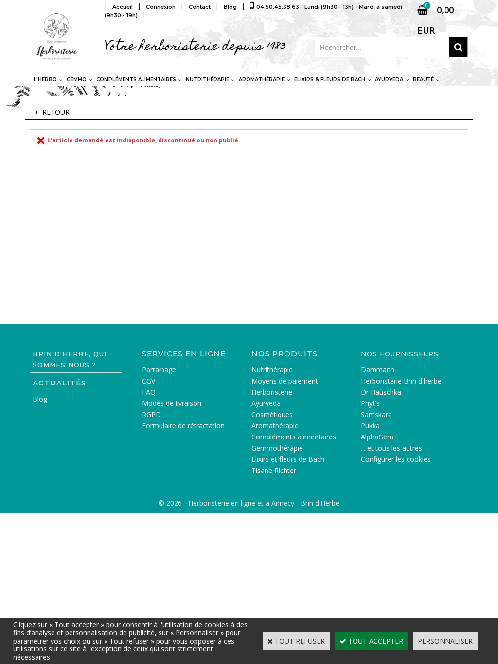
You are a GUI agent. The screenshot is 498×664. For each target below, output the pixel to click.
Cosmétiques (272, 414)
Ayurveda (389, 79)
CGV (148, 380)
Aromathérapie (262, 79)
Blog (40, 398)
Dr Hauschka (381, 392)
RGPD (151, 414)
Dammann (377, 369)
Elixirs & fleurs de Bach (329, 79)
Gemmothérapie (277, 448)
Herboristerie (271, 392)
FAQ (149, 392)
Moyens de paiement (284, 380)
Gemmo (77, 79)
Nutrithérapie (207, 79)
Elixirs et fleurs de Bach (287, 459)
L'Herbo (45, 79)
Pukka (370, 425)
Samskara (376, 414)
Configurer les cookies (396, 459)
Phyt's (370, 403)
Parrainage (159, 369)
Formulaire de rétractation (183, 425)
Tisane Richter (273, 470)
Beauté (423, 79)
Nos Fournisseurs (400, 354)
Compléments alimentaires (136, 79)
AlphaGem (377, 436)
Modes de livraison (171, 403)
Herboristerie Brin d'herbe (401, 380)
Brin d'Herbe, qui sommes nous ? (70, 359)
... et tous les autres (391, 448)
